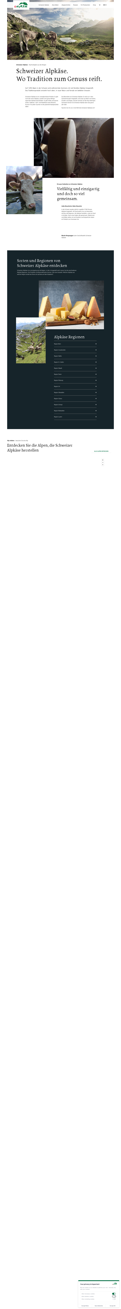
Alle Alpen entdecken (101, 451)
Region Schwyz (58, 404)
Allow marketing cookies (88, 1299)
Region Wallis (58, 356)
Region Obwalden (59, 392)
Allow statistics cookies (88, 1296)
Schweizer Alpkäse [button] (44, 5)
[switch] (114, 1294)
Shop (94, 5)
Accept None (85, 1305)
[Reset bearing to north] (103, 465)
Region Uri (57, 386)
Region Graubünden (60, 350)
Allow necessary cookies (88, 1293)
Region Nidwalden (59, 411)
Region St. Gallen (59, 362)
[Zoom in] (103, 460)
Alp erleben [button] (55, 5)
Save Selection (99, 1305)
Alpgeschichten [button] (66, 5)
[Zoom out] (103, 462)
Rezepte (75, 5)
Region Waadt (58, 368)
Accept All (112, 1305)
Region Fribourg (58, 380)
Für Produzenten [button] (85, 5)
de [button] (106, 5)
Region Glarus (58, 398)
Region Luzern (58, 417)
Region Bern (57, 344)
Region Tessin (58, 374)
